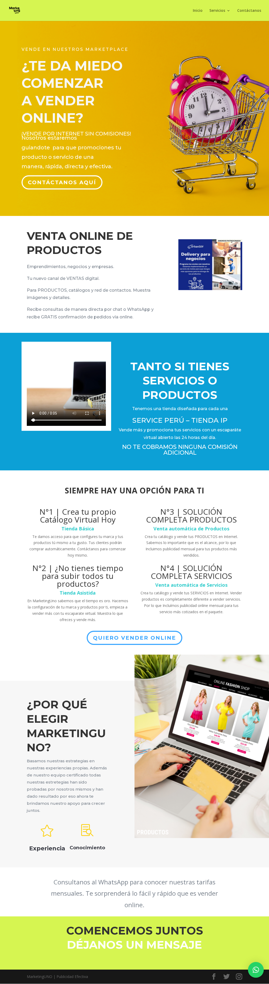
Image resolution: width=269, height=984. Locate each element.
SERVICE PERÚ (158, 420)
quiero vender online (134, 638)
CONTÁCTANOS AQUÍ (62, 182)
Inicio (198, 11)
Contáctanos (249, 11)
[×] (256, 970)
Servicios (217, 11)
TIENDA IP (209, 420)
